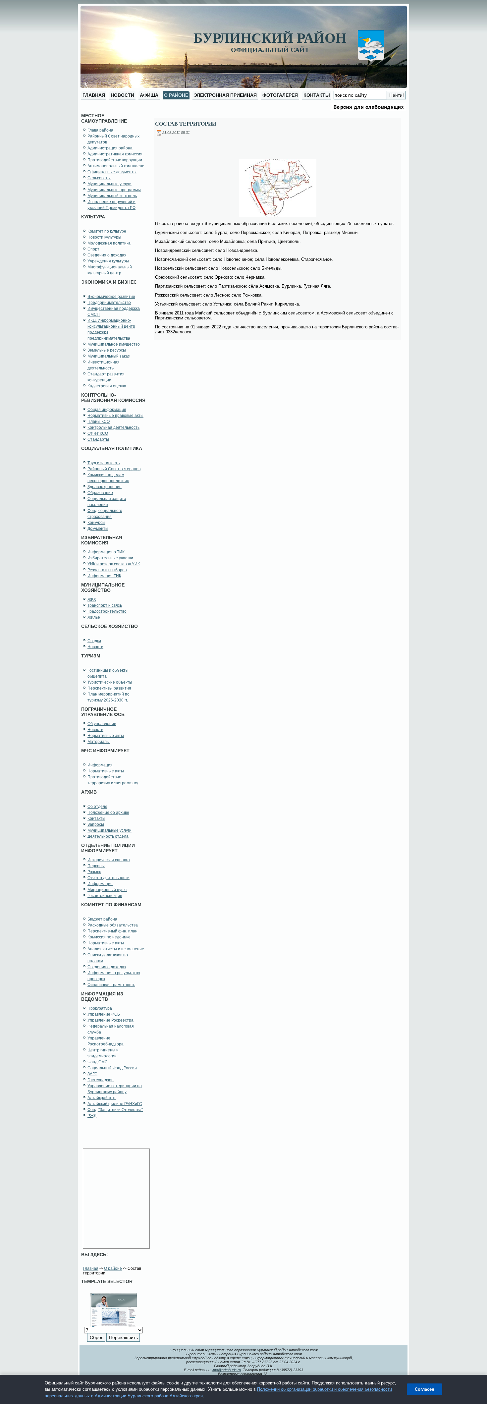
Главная (90, 1268)
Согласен (424, 1389)
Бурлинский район (270, 38)
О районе (113, 1268)
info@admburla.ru (226, 1370)
